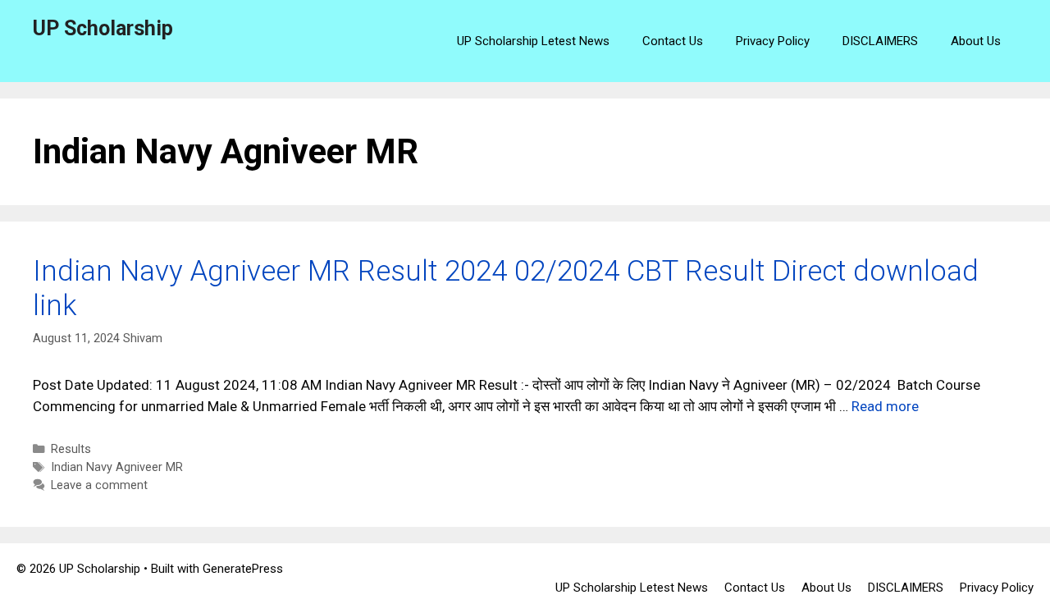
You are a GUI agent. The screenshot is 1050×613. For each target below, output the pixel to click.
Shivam (142, 338)
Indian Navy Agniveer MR (117, 467)
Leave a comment (99, 485)
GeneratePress (243, 568)
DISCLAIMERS (880, 41)
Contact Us (672, 41)
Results (71, 449)
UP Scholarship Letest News (533, 41)
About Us (976, 41)
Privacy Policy (773, 41)
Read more (885, 406)
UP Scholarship (103, 28)
